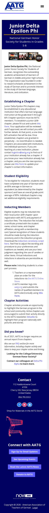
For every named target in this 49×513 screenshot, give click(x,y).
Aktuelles (31, 316)
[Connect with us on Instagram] (24, 405)
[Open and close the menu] (36, 6)
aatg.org (18, 287)
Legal (35, 507)
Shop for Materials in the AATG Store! (24, 410)
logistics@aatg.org (21, 152)
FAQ (17, 343)
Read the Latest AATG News (24, 466)
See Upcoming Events (24, 459)
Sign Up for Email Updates (24, 451)
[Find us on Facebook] (19, 405)
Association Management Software (24, 498)
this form (19, 164)
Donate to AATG (24, 474)
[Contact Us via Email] (29, 405)
